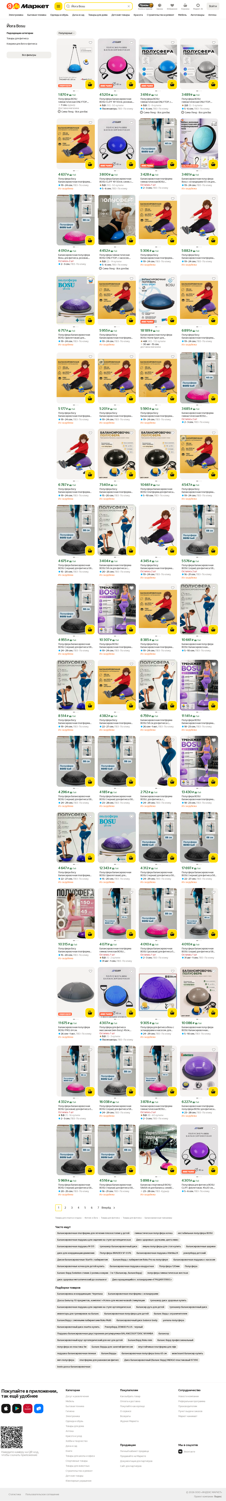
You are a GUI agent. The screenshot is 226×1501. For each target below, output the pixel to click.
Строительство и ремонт (79, 1471)
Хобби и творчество (77, 1441)
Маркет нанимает (187, 1416)
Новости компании (188, 1396)
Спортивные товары (77, 1461)
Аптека (69, 1431)
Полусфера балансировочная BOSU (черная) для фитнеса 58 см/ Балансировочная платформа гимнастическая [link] (74, 646)
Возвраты (125, 1416)
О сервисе (125, 1411)
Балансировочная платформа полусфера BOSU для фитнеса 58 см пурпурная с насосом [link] (198, 1108)
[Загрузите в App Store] (6, 1412)
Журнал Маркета (129, 1421)
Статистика (15, 1494)
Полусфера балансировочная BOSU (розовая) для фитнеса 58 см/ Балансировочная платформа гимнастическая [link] (157, 950)
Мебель (70, 1401)
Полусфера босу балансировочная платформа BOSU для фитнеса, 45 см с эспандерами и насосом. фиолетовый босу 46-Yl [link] (74, 950)
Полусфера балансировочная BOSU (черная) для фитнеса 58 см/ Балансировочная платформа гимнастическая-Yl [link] (74, 567)
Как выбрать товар (130, 1396)
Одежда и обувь (74, 1421)
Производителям (187, 1406)
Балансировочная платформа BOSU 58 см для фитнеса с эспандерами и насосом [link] (115, 567)
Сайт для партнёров (131, 1466)
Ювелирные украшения (78, 1480)
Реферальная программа (191, 1401)
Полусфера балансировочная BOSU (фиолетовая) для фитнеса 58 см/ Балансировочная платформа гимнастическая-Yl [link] (115, 874)
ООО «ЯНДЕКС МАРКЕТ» (208, 1492)
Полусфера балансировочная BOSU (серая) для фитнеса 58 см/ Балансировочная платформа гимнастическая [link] (197, 950)
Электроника (73, 1416)
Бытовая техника (75, 1406)
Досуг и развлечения (77, 1396)
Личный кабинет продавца (134, 1451)
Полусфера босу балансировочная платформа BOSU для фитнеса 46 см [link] (74, 180)
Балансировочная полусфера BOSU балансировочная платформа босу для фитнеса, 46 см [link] (198, 1029)
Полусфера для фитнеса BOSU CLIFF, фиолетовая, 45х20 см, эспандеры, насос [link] (198, 1186)
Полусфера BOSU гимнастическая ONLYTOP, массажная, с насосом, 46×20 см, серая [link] (197, 100)
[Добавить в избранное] (90, 42)
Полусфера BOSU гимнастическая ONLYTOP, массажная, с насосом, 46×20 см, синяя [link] (74, 100)
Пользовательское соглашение (42, 1494)
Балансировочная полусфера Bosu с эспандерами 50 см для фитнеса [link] (198, 180)
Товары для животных (78, 1466)
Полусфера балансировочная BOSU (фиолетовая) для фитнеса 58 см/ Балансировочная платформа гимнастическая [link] (74, 336)
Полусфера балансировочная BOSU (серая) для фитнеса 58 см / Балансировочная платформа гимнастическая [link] (197, 567)
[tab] (16, 15)
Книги (69, 1451)
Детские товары (74, 1475)
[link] (93, 1233)
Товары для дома (75, 1426)
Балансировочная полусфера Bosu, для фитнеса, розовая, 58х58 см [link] (74, 256)
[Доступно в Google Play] (17, 1412)
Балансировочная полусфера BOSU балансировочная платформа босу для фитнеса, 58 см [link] (198, 646)
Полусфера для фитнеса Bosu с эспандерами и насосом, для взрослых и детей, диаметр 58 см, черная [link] (157, 1029)
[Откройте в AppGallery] (27, 1412)
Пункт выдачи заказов (190, 1411)
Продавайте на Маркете (133, 1456)
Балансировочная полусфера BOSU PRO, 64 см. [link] (74, 1029)
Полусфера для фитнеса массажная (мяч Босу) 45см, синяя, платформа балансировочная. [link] (114, 1029)
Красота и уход (74, 1436)
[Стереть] (128, 6)
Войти (213, 6)
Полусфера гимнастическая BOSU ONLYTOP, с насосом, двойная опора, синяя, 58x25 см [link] (116, 256)
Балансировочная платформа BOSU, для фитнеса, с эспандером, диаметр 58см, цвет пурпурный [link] (156, 798)
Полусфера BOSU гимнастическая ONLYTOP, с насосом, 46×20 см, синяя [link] (155, 100)
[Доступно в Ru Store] (38, 1412)
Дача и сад (71, 1446)
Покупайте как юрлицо (132, 1406)
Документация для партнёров (136, 1461)
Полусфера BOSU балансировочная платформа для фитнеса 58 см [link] (115, 646)
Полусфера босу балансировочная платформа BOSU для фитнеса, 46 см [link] (74, 722)
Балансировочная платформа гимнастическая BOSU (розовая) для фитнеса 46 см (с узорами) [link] (157, 180)
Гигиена (70, 1411)
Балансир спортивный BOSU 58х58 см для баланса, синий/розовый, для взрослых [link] (156, 1186)
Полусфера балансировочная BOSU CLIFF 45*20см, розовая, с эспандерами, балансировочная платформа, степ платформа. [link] (116, 100)
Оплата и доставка (130, 1401)
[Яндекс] (218, 1496)
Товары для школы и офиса (80, 1456)
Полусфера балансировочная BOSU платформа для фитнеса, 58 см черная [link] (157, 490)
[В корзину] (90, 84)
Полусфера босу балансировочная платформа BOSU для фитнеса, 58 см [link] (115, 490)
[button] (66, 33)
